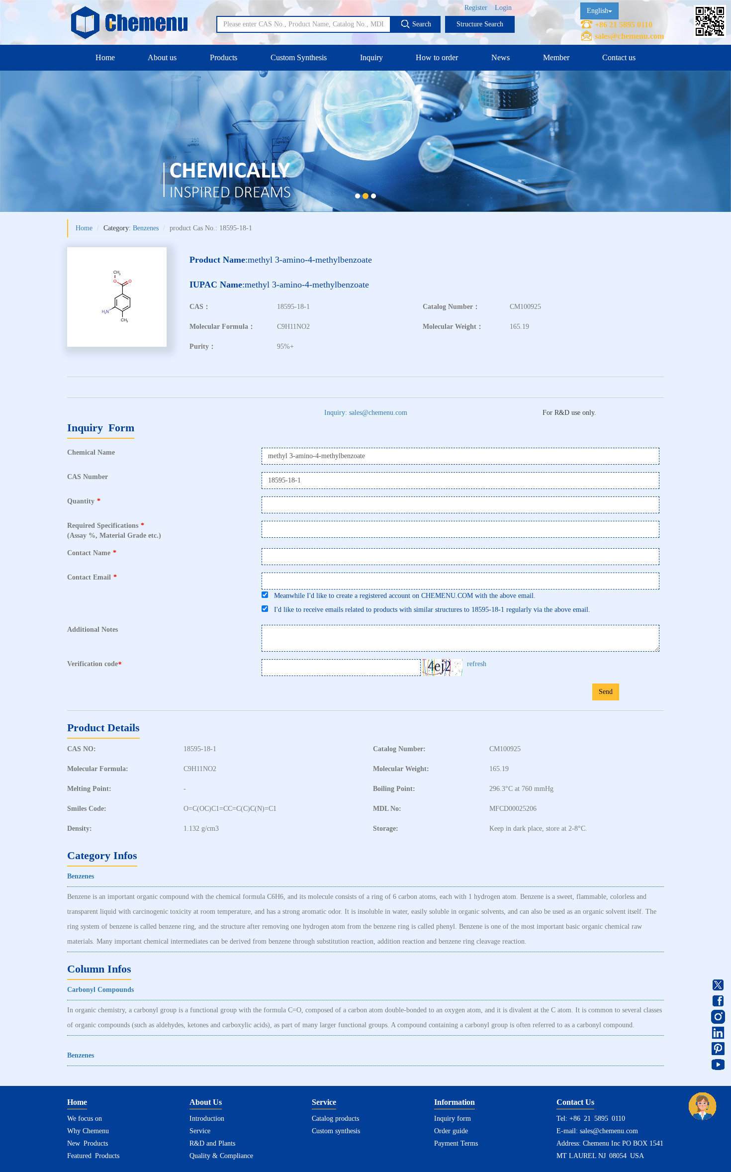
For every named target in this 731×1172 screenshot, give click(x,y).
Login (503, 7)
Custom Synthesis (299, 57)
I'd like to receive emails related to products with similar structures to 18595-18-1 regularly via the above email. (429, 609)
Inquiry (371, 57)
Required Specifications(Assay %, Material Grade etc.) (114, 530)
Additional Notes (92, 629)
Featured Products (93, 1156)
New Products (87, 1143)
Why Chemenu (88, 1131)
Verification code (94, 664)
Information (454, 1102)
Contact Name (91, 553)
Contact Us (575, 1102)
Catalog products (335, 1118)
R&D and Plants (212, 1143)
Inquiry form (452, 1118)
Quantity (83, 501)
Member (556, 57)
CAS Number (87, 477)
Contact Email (92, 577)
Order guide (451, 1131)
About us (162, 57)
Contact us (619, 57)
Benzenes (146, 228)
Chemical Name (91, 452)
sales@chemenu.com (629, 36)
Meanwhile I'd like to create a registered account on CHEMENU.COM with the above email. (402, 595)
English (597, 10)
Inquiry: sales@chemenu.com (365, 412)
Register (475, 7)
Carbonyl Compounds (100, 989)
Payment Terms (456, 1143)
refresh (476, 664)
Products (223, 57)
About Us (205, 1102)
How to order (437, 57)
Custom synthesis (336, 1131)
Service (199, 1131)
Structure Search (480, 24)
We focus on (84, 1118)
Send (606, 691)
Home (105, 57)
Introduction (206, 1118)
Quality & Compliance (221, 1156)
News (500, 57)
